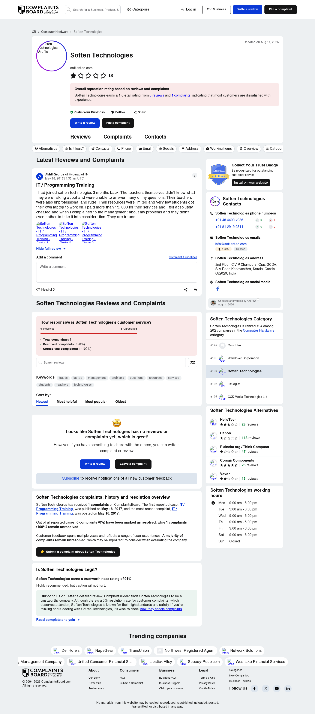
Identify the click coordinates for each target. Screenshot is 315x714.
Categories (140, 9)
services (173, 378)
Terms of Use (207, 678)
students (45, 384)
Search (69, 9)
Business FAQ (167, 678)
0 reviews (157, 95)
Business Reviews (240, 681)
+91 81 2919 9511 (229, 227)
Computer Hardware (258, 330)
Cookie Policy (207, 688)
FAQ (122, 678)
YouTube (276, 688)
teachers (62, 384)
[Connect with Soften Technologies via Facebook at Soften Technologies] (217, 289)
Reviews (80, 137)
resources (155, 378)
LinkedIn (288, 688)
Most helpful (67, 402)
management (97, 378)
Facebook (254, 688)
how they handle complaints (161, 609)
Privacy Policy (207, 683)
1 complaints (180, 95)
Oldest (120, 402)
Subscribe (70, 478)
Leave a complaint (133, 463)
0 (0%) (64, 344)
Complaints (118, 137)
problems (118, 378)
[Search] (93, 9)
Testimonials (96, 688)
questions (136, 378)
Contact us (94, 683)
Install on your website (251, 182)
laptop (78, 378)
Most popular (96, 402)
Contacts (155, 137)
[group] (46, 148)
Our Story (94, 678)
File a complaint (118, 122)
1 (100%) (67, 348)
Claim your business (171, 688)
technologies (83, 384)
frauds (63, 378)
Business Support (169, 683)
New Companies (239, 676)
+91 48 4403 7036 (229, 220)
